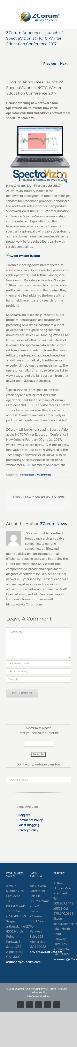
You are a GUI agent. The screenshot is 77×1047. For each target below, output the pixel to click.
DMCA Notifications (38, 996)
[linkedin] (25, 711)
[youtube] (32, 711)
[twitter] (19, 711)
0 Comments (44, 474)
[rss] (45, 711)
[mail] (58, 711)
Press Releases (26, 474)
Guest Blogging (28, 825)
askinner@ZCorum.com (23, 962)
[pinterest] (52, 711)
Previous (49, 63)
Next (64, 63)
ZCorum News (53, 523)
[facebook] (38, 711)
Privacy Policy (27, 830)
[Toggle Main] (38, 14)
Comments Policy (30, 820)
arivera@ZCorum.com (46, 952)
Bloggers (23, 815)
